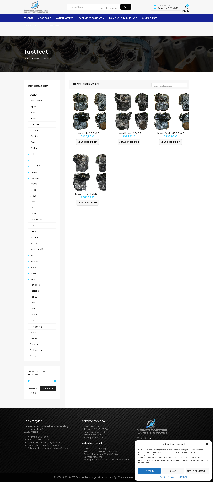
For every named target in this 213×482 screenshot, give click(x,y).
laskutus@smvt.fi (51, 445)
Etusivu (28, 18)
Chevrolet (35, 124)
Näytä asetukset (197, 471)
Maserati (34, 237)
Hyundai (34, 178)
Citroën (34, 136)
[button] (207, 444)
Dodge (34, 148)
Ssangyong (36, 326)
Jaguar (33, 195)
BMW (33, 118)
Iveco (33, 190)
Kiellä (173, 471)
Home (27, 58)
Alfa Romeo (36, 100)
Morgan (34, 267)
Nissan (33, 273)
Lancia (33, 213)
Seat (32, 308)
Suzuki (33, 332)
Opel (32, 279)
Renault (34, 296)
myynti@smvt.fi (52, 442)
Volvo (33, 356)
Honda (33, 172)
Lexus (33, 231)
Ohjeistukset (150, 18)
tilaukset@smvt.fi (60, 448)
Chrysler (34, 130)
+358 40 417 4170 (41, 439)
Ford (32, 160)
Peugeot (35, 285)
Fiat (32, 154)
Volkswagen (36, 350)
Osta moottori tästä (91, 18)
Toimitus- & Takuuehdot (123, 18)
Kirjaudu (185, 11)
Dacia (33, 142)
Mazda (33, 243)
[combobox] (109, 7)
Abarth (33, 94)
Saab (32, 302)
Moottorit (44, 18)
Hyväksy (149, 471)
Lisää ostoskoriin (87, 142)
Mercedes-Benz (38, 249)
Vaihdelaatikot (65, 18)
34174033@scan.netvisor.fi (115, 459)
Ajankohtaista (34, 25)
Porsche (34, 291)
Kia (31, 207)
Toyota (33, 338)
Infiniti (33, 184)
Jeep (32, 201)
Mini (32, 255)
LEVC (33, 225)
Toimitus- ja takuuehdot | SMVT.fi (173, 477)
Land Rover (36, 219)
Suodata (48, 388)
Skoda (33, 314)
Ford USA (35, 166)
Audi (32, 112)
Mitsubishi (35, 261)
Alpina (33, 106)
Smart (33, 320)
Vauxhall (34, 344)
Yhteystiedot (56, 25)
